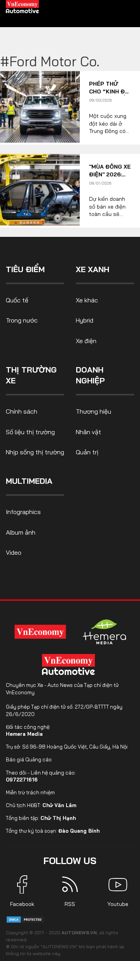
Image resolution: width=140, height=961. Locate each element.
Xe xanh (92, 269)
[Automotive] (70, 664)
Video (13, 552)
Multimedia (29, 481)
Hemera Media (24, 734)
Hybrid (84, 320)
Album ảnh (20, 532)
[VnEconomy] (40, 632)
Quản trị (87, 452)
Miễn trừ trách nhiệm (30, 792)
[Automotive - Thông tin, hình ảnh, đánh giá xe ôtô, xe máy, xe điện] (22, 6)
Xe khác (87, 300)
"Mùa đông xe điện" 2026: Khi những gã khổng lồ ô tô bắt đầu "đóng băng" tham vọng (110, 170)
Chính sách (21, 411)
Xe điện (86, 341)
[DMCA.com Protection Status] (25, 919)
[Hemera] (104, 631)
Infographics (23, 512)
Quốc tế (17, 300)
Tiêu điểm (25, 269)
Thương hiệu (93, 411)
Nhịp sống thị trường (35, 452)
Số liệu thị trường (30, 432)
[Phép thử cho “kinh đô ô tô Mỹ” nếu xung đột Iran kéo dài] (40, 107)
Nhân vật (88, 432)
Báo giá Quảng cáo (29, 759)
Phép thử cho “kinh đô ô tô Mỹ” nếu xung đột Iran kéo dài (109, 87)
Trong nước (22, 320)
